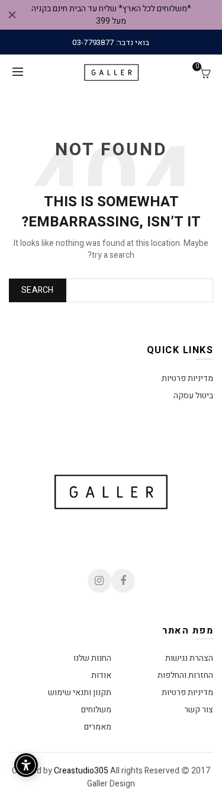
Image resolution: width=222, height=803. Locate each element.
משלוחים (96, 709)
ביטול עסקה (193, 395)
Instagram (99, 581)
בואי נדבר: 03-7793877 (110, 42)
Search (37, 290)
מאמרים (97, 727)
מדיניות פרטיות (187, 378)
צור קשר (198, 709)
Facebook (123, 581)
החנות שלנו (92, 658)
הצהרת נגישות (189, 658)
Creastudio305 (81, 770)
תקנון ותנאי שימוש (79, 692)
